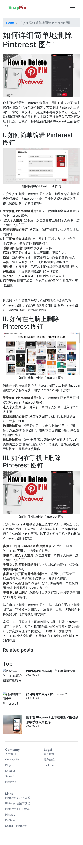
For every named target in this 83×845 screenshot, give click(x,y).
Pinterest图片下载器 (17, 797)
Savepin (10, 776)
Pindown (10, 781)
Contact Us (12, 759)
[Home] (17, 8)
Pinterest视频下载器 (17, 803)
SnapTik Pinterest (16, 825)
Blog (8, 765)
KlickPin (49, 765)
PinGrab (10, 814)
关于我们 (10, 753)
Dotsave (10, 770)
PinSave (10, 820)
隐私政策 (49, 753)
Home (10, 23)
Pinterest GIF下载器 (17, 809)
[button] (72, 8)
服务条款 (49, 759)
